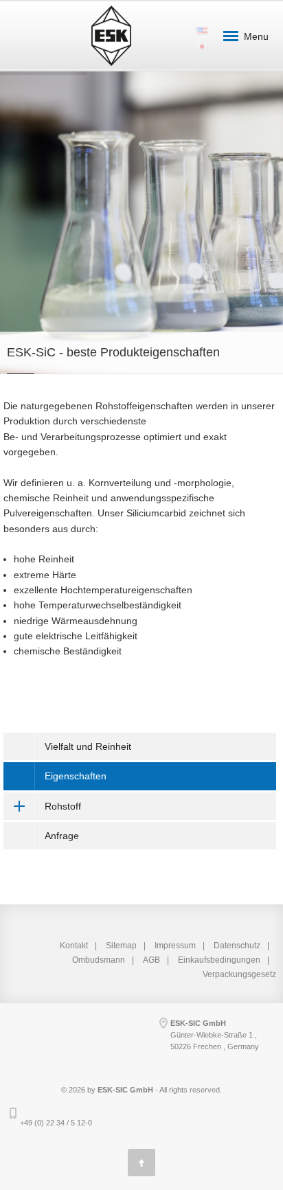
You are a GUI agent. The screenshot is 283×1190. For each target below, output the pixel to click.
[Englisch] (202, 25)
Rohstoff (63, 806)
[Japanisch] (202, 41)
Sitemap (121, 945)
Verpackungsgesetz (239, 974)
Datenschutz (237, 945)
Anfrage (62, 835)
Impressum (175, 945)
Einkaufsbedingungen (219, 960)
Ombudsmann (98, 960)
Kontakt (74, 945)
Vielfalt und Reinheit (88, 746)
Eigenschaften (75, 775)
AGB (151, 960)
